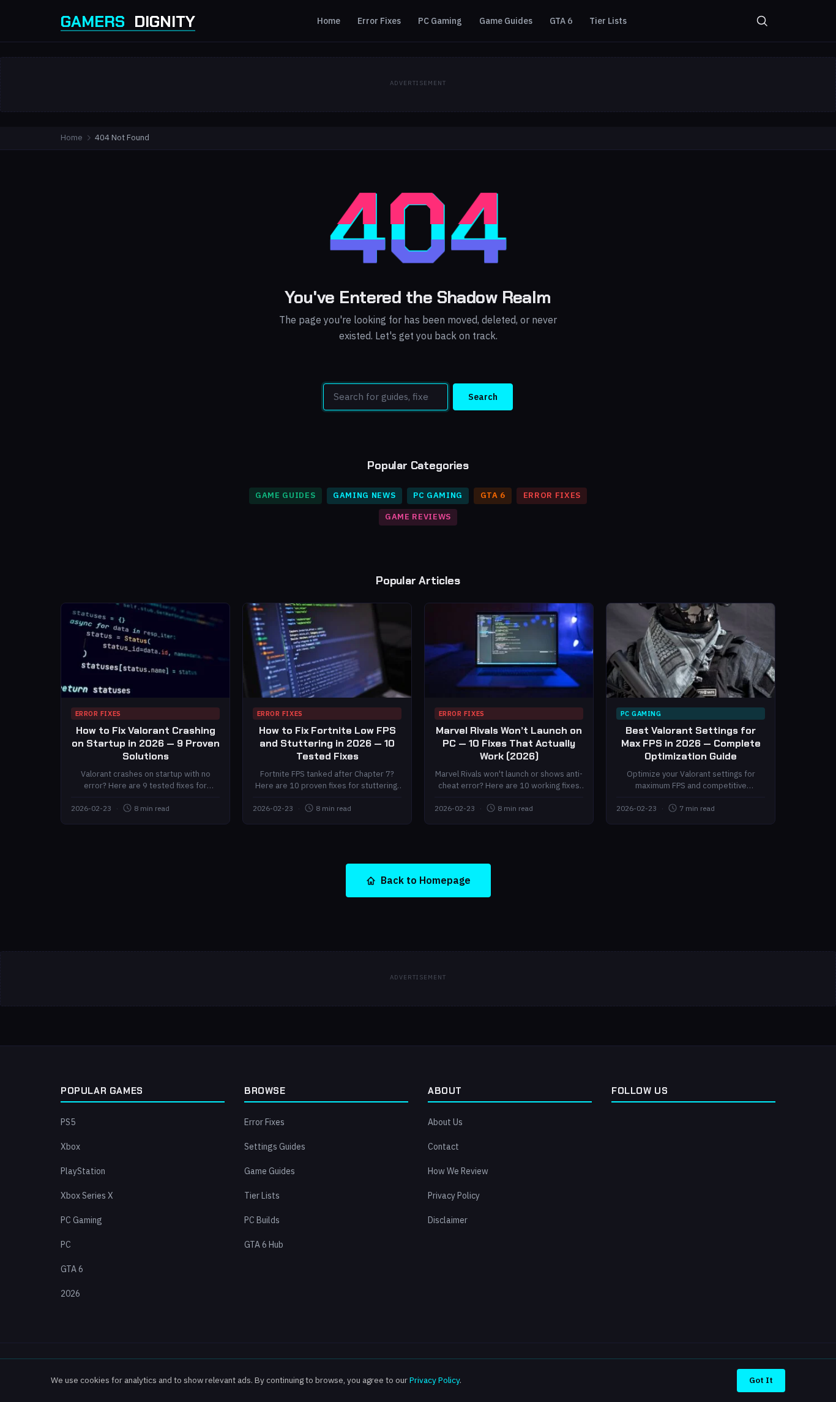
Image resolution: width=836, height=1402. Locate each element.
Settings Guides (274, 1146)
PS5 (68, 1122)
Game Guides (505, 20)
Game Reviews (418, 516)
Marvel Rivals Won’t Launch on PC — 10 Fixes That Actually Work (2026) (509, 743)
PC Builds (262, 1220)
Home (328, 20)
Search (483, 396)
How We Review (458, 1171)
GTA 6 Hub (263, 1244)
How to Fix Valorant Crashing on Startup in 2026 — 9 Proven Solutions (146, 743)
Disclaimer (448, 1220)
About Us (445, 1122)
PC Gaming (440, 20)
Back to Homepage (426, 880)
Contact (443, 1146)
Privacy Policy (454, 1195)
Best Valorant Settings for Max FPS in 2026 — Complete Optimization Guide (691, 743)
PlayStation (83, 1171)
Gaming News (364, 495)
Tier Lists (608, 20)
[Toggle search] (761, 20)
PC (66, 1244)
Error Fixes (379, 20)
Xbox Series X (87, 1195)
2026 (70, 1293)
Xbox (70, 1146)
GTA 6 (561, 20)
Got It (761, 1379)
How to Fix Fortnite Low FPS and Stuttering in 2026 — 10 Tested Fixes (327, 743)
